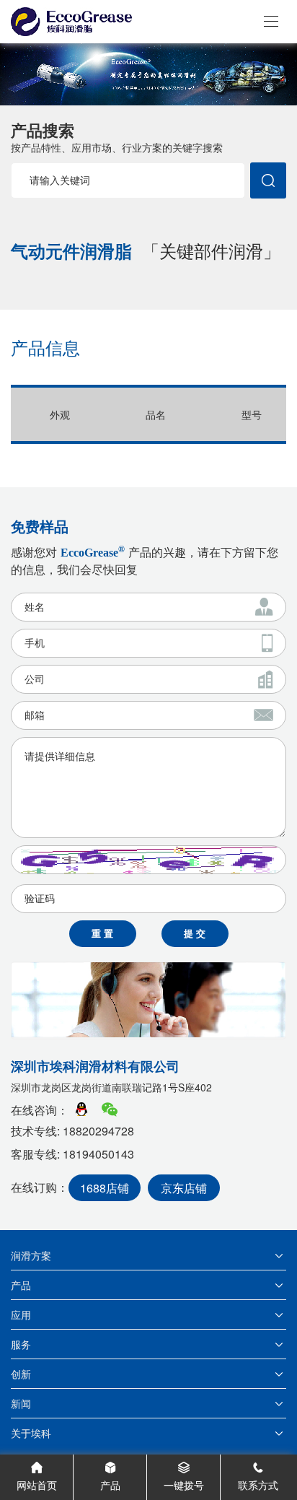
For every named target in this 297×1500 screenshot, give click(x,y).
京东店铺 (184, 1187)
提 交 (194, 933)
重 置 (102, 933)
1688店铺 (104, 1187)
